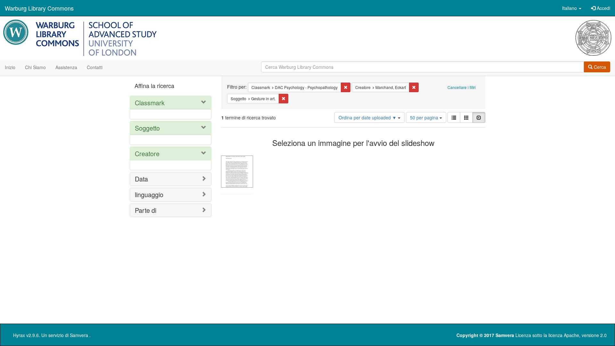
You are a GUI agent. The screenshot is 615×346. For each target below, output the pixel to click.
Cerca (599, 67)
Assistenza (66, 67)
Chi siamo (35, 67)
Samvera (79, 335)
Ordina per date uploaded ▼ (368, 117)
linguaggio (149, 194)
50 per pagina (424, 117)
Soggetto (147, 128)
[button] (571, 8)
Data (141, 178)
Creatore (147, 153)
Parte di (145, 210)
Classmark (150, 102)
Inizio (10, 67)
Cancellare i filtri (461, 87)
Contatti (94, 67)
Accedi (602, 8)
